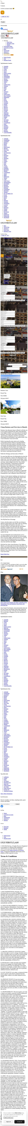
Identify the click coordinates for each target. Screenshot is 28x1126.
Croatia (5, 111)
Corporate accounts (8, 47)
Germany (6, 91)
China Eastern (7, 785)
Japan (5, 72)
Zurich (5, 157)
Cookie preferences (8, 1117)
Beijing (5, 143)
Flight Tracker (7, 57)
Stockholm (6, 217)
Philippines (6, 97)
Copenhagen (7, 172)
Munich (6, 148)
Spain (5, 87)
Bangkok (6, 155)
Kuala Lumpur (7, 73)
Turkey (5, 82)
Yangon (6, 192)
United (5, 778)
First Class (9, 42)
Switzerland (7, 77)
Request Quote (7, 60)
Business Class (10, 43)
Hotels (8, 45)
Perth (5, 162)
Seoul (5, 154)
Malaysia (6, 74)
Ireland (5, 104)
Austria (5, 129)
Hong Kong (7, 147)
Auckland (6, 141)
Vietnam (6, 86)
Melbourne (6, 176)
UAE (5, 118)
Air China (6, 786)
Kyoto (5, 195)
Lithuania (6, 114)
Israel (5, 124)
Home (5, 813)
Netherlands (7, 76)
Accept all (19, 1121)
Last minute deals (8, 46)
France (5, 93)
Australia (6, 66)
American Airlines (8, 791)
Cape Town (6, 181)
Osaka (5, 151)
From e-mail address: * (6, 366)
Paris (5, 164)
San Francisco (7, 152)
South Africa (7, 94)
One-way (6, 281)
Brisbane (6, 188)
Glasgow (6, 202)
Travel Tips (6, 50)
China (5, 69)
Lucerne (6, 205)
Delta (5, 779)
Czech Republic (8, 132)
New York (6, 150)
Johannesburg (7, 182)
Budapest (6, 207)
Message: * (3, 369)
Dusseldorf (6, 183)
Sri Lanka (6, 120)
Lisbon (5, 206)
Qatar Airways (7, 788)
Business (6, 828)
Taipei (5, 174)
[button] (3, 22)
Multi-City (6, 283)
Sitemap (6, 820)
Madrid (5, 171)
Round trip (6, 280)
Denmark (6, 127)
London (6, 167)
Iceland (5, 105)
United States (7, 84)
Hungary (6, 131)
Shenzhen (6, 190)
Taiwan (5, 79)
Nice (5, 199)
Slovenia (6, 121)
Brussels (6, 185)
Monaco (6, 107)
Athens (5, 213)
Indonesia (6, 112)
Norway (6, 108)
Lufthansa (6, 777)
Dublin (5, 210)
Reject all (8, 1121)
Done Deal (8, 54)
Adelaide (6, 138)
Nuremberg (6, 203)
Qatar (5, 89)
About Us (6, 52)
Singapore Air (7, 782)
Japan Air (6, 784)
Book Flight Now (5, 554)
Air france (6, 781)
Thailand (6, 80)
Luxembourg (7, 122)
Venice (5, 178)
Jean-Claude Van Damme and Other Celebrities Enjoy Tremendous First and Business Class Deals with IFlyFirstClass (14, 604)
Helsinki (6, 200)
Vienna (5, 209)
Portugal (6, 110)
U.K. (5, 83)
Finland (5, 125)
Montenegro (7, 115)
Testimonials (7, 817)
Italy (5, 90)
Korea (5, 100)
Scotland (6, 103)
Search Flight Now (5, 300)
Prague (5, 196)
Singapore (6, 186)
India (5, 98)
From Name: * (4, 364)
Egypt (5, 70)
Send (2, 371)
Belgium (6, 67)
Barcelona (6, 169)
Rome (5, 159)
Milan (5, 175)
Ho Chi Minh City (8, 193)
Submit (17, 804)
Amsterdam (6, 140)
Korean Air (6, 789)
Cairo (5, 179)
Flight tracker (7, 835)
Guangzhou (6, 189)
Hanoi (5, 197)
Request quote (7, 838)
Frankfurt (6, 168)
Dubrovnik (6, 216)
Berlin (5, 144)
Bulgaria (6, 128)
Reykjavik (6, 212)
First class (6, 826)
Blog (5, 49)
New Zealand (7, 96)
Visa (5, 59)
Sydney (5, 161)
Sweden (6, 101)
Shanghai (6, 158)
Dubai (5, 145)
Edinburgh (6, 214)
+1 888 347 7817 (5, 235)
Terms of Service (13, 850)
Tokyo (5, 165)
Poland (5, 117)
